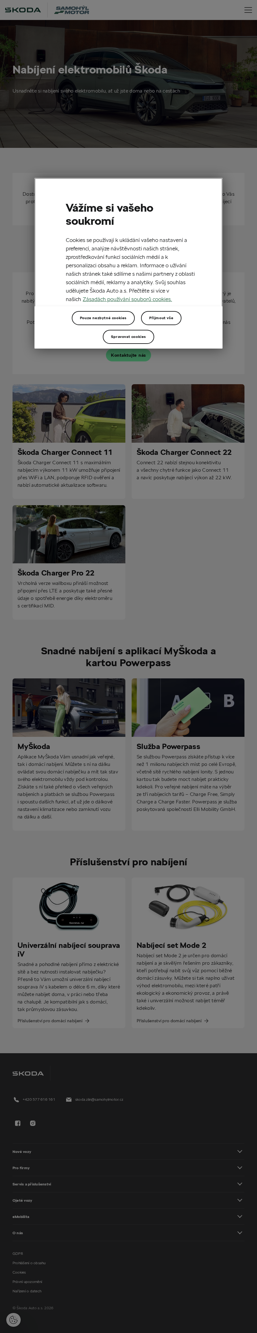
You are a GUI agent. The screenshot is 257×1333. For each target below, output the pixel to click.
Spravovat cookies (128, 336)
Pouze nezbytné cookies (103, 317)
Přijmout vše (161, 317)
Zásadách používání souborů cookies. (127, 299)
